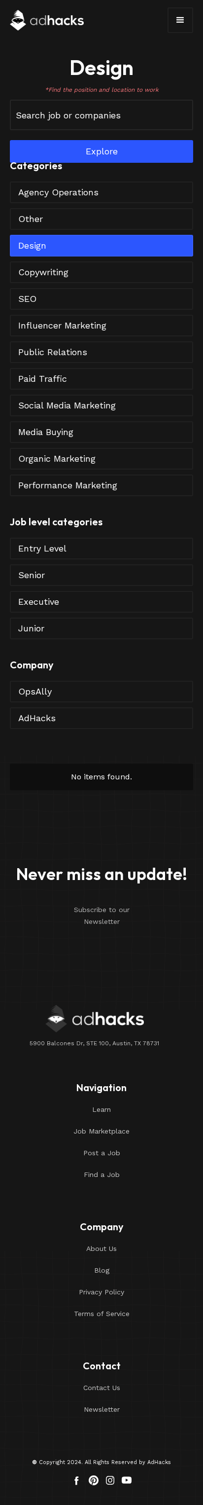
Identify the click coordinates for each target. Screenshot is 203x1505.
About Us (101, 1248)
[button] (180, 20)
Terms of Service (102, 1314)
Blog (101, 1270)
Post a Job (101, 1153)
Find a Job (102, 1174)
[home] (47, 20)
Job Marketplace (101, 1131)
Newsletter (102, 1409)
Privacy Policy (101, 1292)
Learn (101, 1109)
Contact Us (101, 1388)
